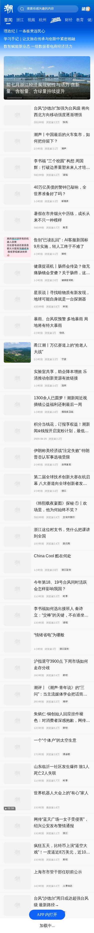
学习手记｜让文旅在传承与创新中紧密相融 (39, 39)
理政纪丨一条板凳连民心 (24, 31)
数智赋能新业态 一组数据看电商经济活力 (38, 46)
